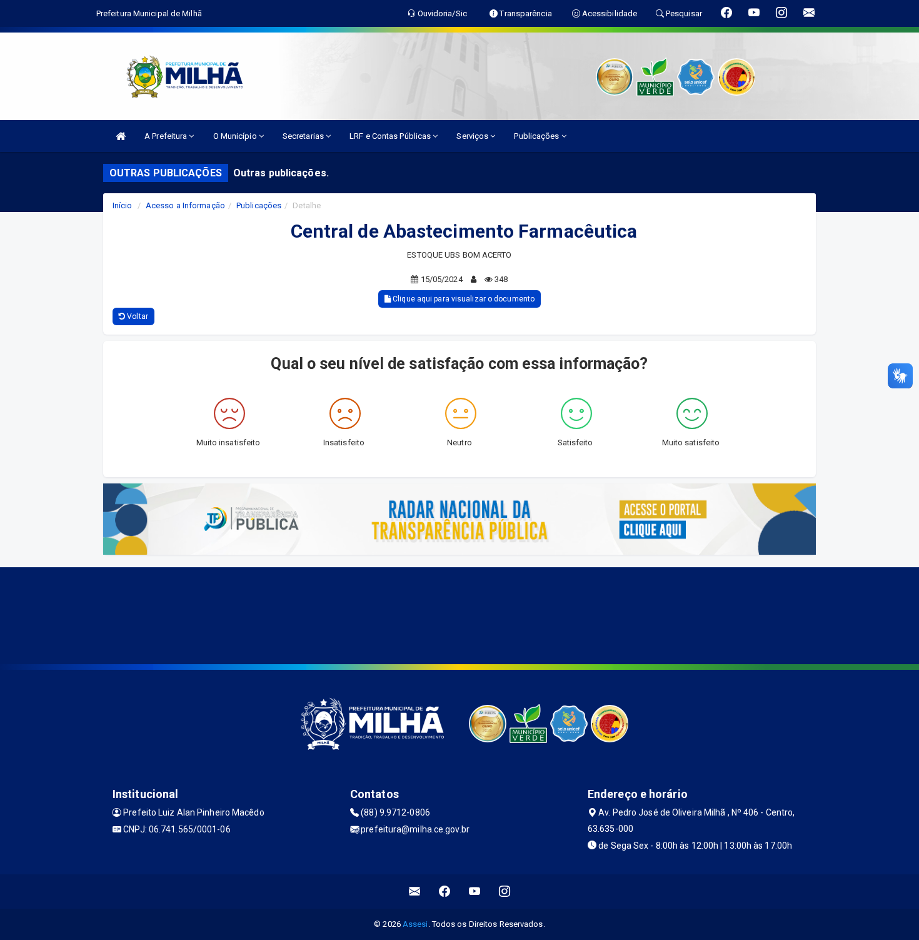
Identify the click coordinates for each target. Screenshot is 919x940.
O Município (236, 136)
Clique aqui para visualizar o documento (463, 299)
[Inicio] (120, 136)
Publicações (537, 136)
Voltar (136, 316)
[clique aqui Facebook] (445, 891)
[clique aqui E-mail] (415, 891)
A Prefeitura (166, 136)
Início (123, 205)
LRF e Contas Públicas (391, 136)
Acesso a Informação (185, 205)
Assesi (415, 924)
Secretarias (304, 136)
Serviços (473, 136)
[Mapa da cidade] (459, 614)
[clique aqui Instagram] (505, 891)
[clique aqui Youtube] (475, 891)
